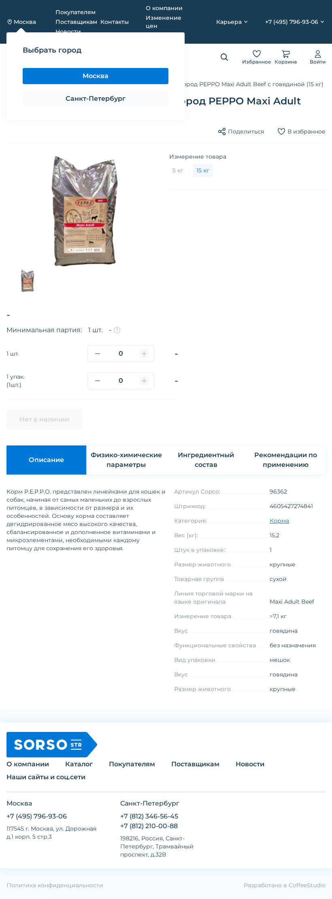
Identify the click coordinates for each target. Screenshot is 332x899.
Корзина (286, 62)
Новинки (156, 57)
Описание (46, 460)
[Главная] (9, 84)
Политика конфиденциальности (54, 885)
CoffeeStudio (307, 885)
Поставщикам (76, 21)
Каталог (34, 84)
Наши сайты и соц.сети (45, 777)
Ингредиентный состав (206, 460)
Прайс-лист (163, 35)
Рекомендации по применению (285, 460)
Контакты (114, 21)
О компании (164, 8)
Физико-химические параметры (126, 460)
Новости (68, 31)
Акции (127, 57)
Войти (318, 62)
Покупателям (75, 12)
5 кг (177, 170)
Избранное (256, 62)
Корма (65, 84)
